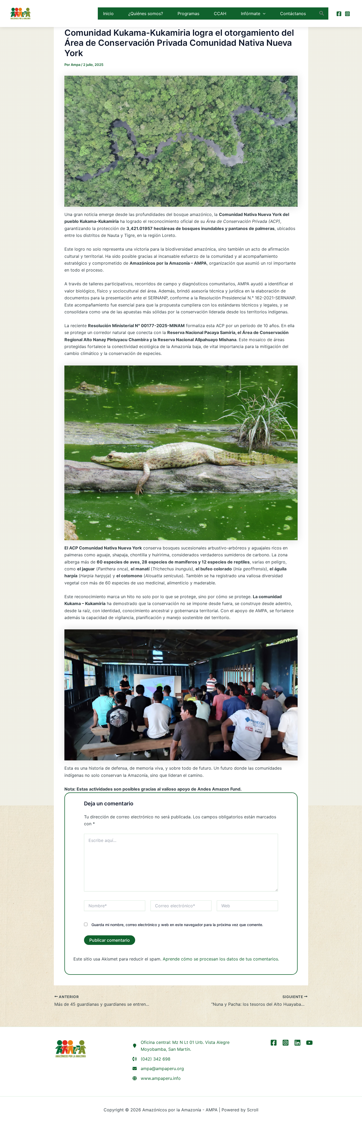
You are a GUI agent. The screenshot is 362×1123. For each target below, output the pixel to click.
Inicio (108, 13)
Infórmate (250, 13)
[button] (263, 13)
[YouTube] (309, 1042)
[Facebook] (339, 13)
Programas (188, 13)
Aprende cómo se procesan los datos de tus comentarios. (221, 959)
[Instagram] (347, 13)
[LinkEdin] (297, 1042)
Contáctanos (293, 13)
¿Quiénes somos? (145, 13)
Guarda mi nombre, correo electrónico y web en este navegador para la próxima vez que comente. (177, 924)
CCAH (220, 13)
